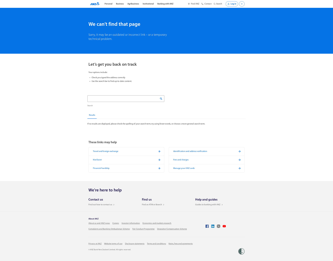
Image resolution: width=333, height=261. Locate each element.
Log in (233, 4)
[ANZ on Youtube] (224, 226)
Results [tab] (92, 115)
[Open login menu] (242, 4)
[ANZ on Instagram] (218, 226)
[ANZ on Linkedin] (212, 226)
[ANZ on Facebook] (207, 226)
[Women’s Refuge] (241, 251)
